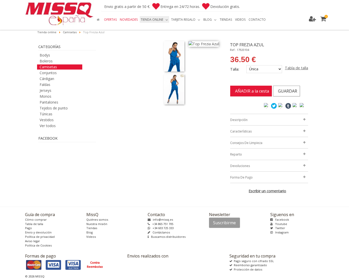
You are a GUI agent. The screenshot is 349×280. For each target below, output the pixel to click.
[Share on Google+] (281, 105)
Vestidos (47, 119)
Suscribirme (224, 223)
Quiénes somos (97, 219)
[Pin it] (296, 105)
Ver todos (48, 125)
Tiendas (91, 228)
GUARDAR (286, 91)
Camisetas (48, 66)
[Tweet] (274, 105)
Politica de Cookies (38, 245)
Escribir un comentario (267, 190)
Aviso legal (32, 241)
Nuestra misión (96, 224)
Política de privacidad (40, 237)
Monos (45, 96)
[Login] (313, 19)
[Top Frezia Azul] (174, 56)
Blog (89, 232)
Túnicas (46, 113)
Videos (91, 237)
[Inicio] (99, 19)
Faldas (45, 84)
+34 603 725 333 (161, 228)
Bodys (45, 55)
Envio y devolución (38, 232)
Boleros (46, 61)
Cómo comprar (36, 219)
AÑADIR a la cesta (251, 91)
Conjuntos (48, 72)
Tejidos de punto (54, 108)
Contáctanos (160, 232)
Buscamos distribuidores (167, 237)
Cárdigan (47, 78)
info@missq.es (161, 219)
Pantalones (49, 102)
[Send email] (303, 105)
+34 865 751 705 (161, 224)
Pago (28, 228)
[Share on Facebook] (267, 105)
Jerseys (45, 90)
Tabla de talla (296, 67)
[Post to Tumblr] (288, 105)
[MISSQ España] (59, 14)
